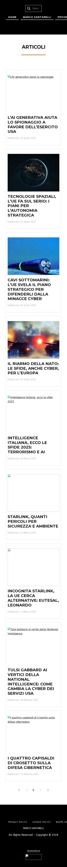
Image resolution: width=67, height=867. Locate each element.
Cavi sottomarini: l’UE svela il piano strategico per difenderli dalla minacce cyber (29, 289)
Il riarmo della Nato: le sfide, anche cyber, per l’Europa (33, 368)
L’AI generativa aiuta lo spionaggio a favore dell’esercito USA (33, 124)
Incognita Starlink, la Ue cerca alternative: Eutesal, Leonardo (33, 598)
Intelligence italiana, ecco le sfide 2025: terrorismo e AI (27, 445)
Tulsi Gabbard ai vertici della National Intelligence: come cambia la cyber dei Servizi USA (31, 682)
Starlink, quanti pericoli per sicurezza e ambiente (33, 521)
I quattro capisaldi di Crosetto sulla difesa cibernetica (31, 763)
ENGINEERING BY (33, 851)
